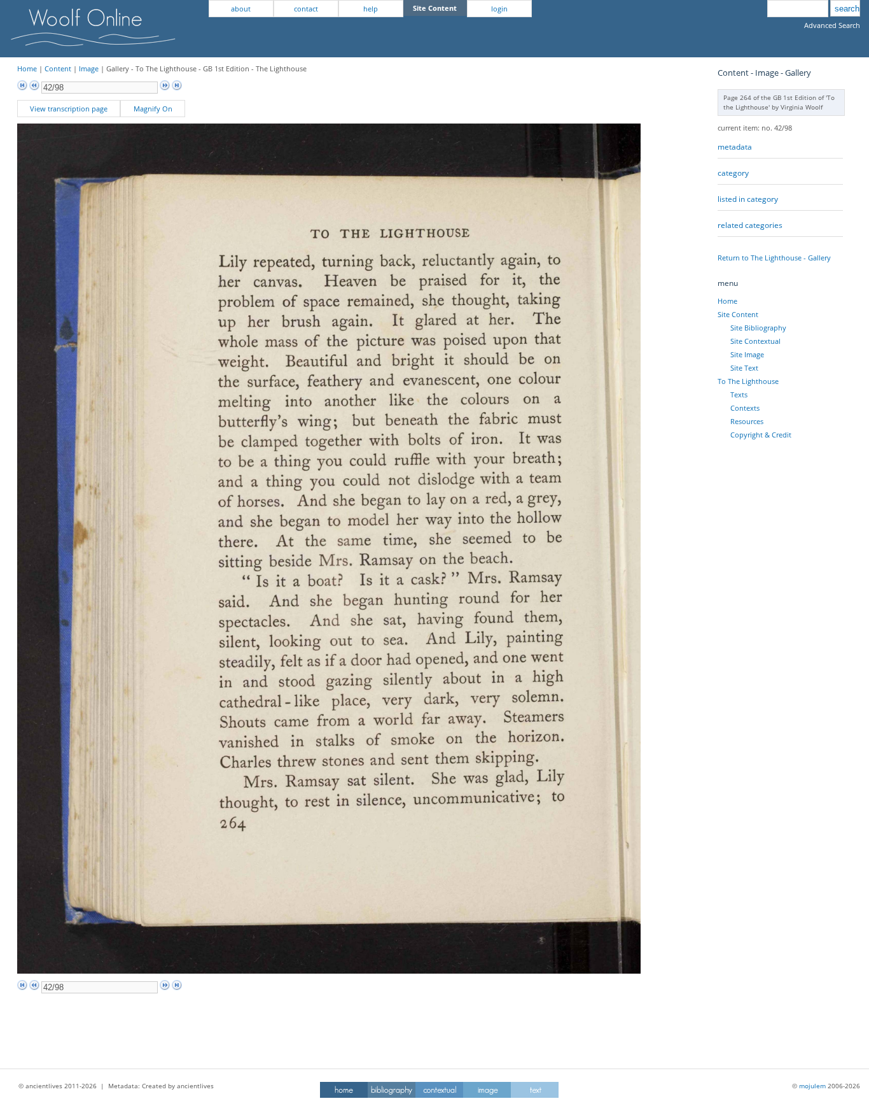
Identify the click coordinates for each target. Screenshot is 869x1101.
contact (306, 8)
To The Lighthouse (748, 381)
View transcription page (69, 108)
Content (58, 68)
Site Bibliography (758, 327)
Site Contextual (755, 341)
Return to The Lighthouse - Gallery (774, 257)
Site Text (744, 368)
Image (89, 68)
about (241, 8)
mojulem (812, 1085)
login (499, 8)
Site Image (747, 354)
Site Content (738, 314)
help (370, 8)
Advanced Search (832, 25)
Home (27, 68)
